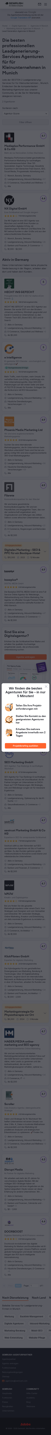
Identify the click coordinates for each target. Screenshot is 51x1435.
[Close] (46, 686)
